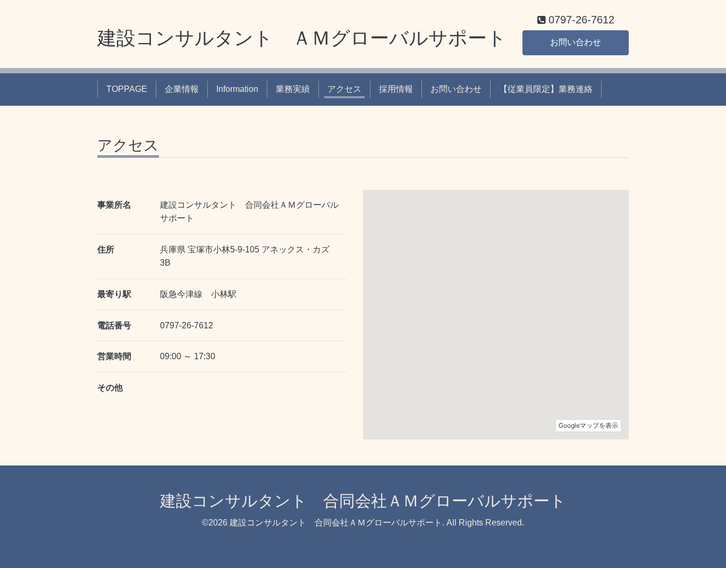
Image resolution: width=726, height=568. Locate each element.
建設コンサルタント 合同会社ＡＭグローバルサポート (363, 501)
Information (237, 89)
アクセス (344, 89)
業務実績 (293, 89)
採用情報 (396, 89)
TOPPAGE (126, 89)
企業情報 (182, 89)
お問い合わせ (575, 42)
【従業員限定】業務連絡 (546, 89)
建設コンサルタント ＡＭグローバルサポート (301, 38)
